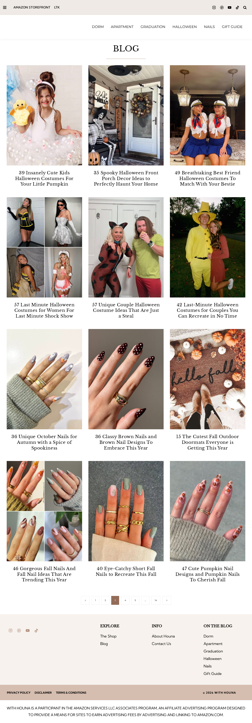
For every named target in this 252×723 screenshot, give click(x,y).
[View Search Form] (245, 7)
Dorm (98, 27)
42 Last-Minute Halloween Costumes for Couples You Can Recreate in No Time (208, 310)
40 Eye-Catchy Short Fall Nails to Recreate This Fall (126, 571)
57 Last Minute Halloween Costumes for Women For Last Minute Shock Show (44, 310)
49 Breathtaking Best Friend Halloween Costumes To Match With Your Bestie (208, 178)
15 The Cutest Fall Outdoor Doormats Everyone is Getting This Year (207, 442)
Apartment (122, 27)
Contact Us (161, 643)
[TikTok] (237, 7)
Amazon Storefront (31, 7)
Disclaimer (43, 692)
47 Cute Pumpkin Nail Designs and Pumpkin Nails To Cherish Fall (207, 574)
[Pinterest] (221, 7)
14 (156, 600)
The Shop (108, 636)
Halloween (184, 27)
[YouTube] (229, 7)
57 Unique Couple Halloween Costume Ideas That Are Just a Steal (126, 310)
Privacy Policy (19, 692)
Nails (209, 27)
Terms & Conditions (71, 692)
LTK (57, 7)
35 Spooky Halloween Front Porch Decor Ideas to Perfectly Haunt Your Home (126, 178)
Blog (104, 643)
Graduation (153, 27)
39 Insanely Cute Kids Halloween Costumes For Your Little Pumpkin (44, 178)
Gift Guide (232, 27)
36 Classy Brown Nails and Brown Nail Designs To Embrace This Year (126, 442)
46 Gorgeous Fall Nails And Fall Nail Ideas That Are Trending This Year (44, 574)
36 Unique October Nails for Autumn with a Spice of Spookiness (44, 442)
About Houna (163, 636)
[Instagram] (214, 7)
